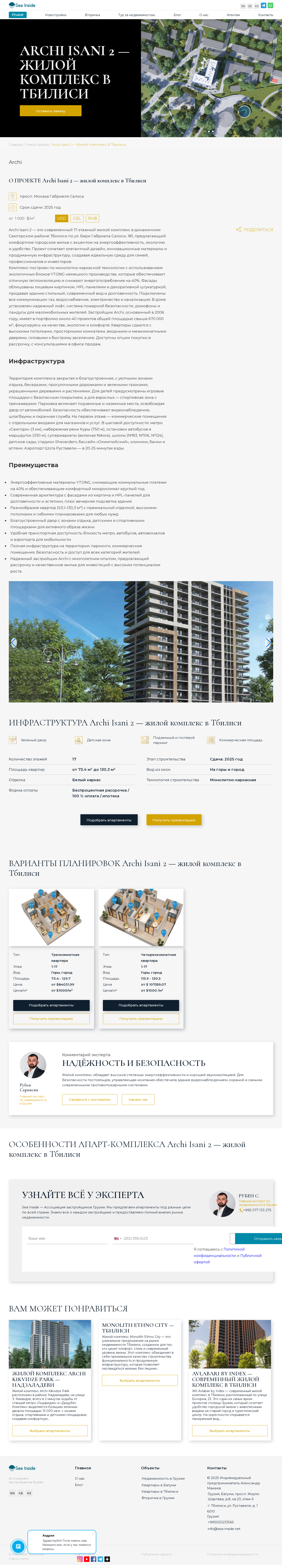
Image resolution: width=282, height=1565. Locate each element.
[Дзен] (107, 1560)
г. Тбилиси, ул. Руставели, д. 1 (233, 1505)
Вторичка (92, 15)
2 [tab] (209, 131)
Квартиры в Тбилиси (160, 1491)
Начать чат (138, 1099)
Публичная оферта (156, 1554)
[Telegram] (263, 6)
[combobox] (118, 1238)
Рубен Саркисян (29, 1087)
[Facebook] (93, 1560)
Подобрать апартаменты (109, 820)
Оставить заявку (50, 111)
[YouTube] (86, 1560)
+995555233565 (221, 1522)
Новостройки (55, 15)
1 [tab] (205, 131)
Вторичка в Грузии (158, 1498)
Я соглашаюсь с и (228, 1255)
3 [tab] (212, 131)
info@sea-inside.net (224, 1529)
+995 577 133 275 (257, 1210)
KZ (257, 6)
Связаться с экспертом (90, 1099)
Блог (177, 15)
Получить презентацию (174, 820)
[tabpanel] (211, 78)
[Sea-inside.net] (22, 6)
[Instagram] (80, 1560)
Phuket (18, 15)
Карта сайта (85, 1554)
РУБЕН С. (249, 1196)
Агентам (233, 15)
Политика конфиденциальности (232, 1554)
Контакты (265, 15)
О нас (203, 15)
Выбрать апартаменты (50, 1431)
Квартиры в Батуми (159, 1485)
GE (250, 6)
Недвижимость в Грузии (163, 1478)
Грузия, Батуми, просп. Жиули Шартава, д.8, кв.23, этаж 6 (233, 1496)
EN (243, 6)
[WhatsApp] (270, 6)
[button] (14, 643)
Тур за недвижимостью (136, 15)
